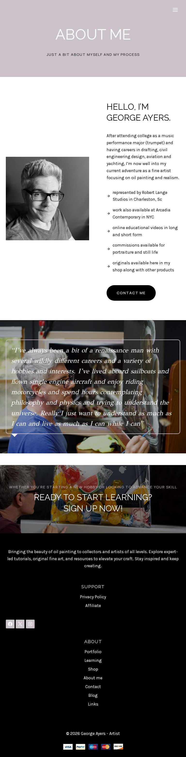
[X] (20, 624)
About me (93, 678)
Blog (93, 695)
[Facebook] (10, 624)
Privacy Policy (93, 596)
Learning (93, 660)
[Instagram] (30, 624)
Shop (93, 669)
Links (93, 704)
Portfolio (93, 651)
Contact (93, 686)
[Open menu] (175, 9)
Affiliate (93, 605)
